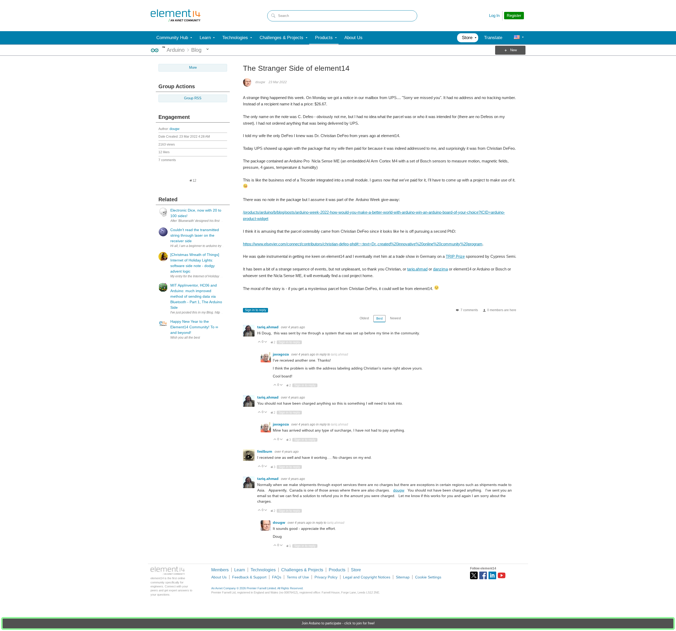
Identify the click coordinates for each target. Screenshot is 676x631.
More (164, 47)
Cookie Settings (428, 577)
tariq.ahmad (417, 269)
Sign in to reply (255, 310)
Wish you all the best (185, 337)
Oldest (364, 318)
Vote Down (266, 342)
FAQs (276, 577)
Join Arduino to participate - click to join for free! (338, 623)
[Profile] (516, 37)
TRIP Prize (455, 256)
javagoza (281, 354)
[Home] (176, 15)
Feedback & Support (249, 577)
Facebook (483, 575)
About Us (219, 577)
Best (379, 318)
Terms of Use (298, 577)
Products (337, 570)
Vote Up (259, 342)
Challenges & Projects (302, 570)
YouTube (501, 575)
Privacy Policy (325, 577)
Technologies (263, 570)
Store (356, 570)
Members (220, 570)
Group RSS (192, 98)
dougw (174, 129)
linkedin (492, 575)
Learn (239, 570)
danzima (440, 269)
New (513, 50)
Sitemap (403, 577)
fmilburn (265, 451)
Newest (395, 318)
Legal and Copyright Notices (366, 577)
